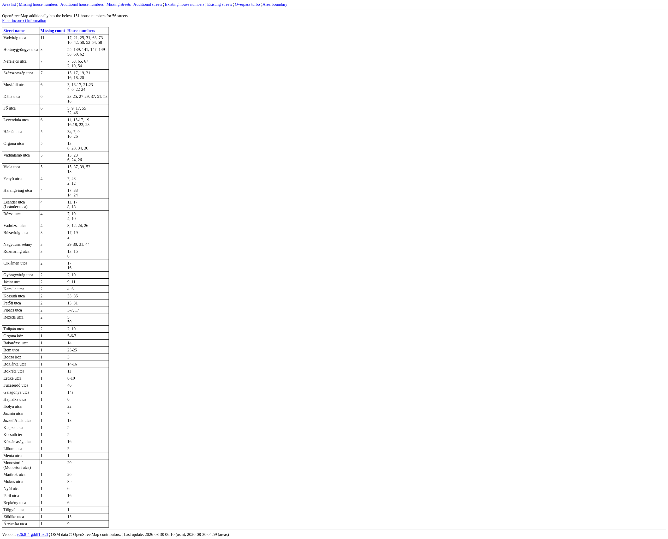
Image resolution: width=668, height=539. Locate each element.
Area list (9, 4)
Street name (14, 30)
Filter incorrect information (24, 20)
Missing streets (118, 4)
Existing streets (219, 4)
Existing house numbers (184, 4)
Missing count (52, 30)
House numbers (81, 30)
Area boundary (275, 4)
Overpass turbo (247, 4)
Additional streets (147, 4)
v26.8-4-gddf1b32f (32, 534)
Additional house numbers (82, 4)
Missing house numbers (38, 4)
